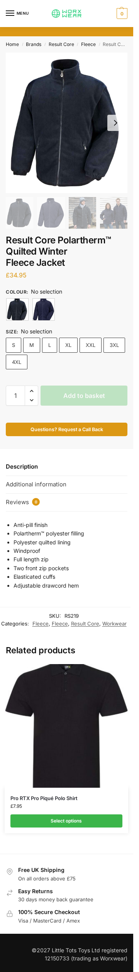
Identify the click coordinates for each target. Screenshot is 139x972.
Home (12, 44)
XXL (90, 345)
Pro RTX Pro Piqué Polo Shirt (44, 798)
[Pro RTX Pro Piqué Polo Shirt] (66, 726)
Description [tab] (22, 466)
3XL (114, 345)
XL (68, 345)
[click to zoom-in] (66, 123)
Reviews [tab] (21, 502)
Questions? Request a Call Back (67, 429)
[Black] (17, 309)
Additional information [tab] (36, 484)
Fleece (88, 44)
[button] (121, 13)
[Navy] (43, 309)
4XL (16, 362)
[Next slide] (115, 123)
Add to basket (84, 395)
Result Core (61, 44)
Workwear (114, 623)
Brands (33, 44)
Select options (66, 821)
